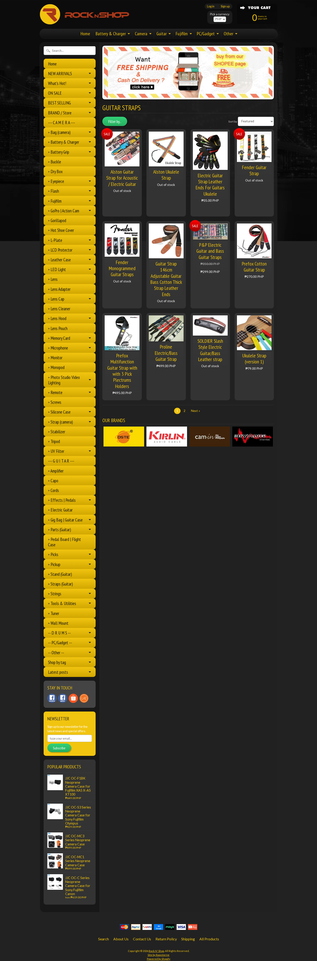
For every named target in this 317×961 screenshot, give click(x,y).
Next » (195, 411)
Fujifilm (182, 34)
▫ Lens (53, 279)
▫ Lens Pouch (58, 328)
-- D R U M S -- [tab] (59, 633)
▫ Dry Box (55, 171)
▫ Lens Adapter (59, 289)
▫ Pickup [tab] (54, 564)
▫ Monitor (55, 357)
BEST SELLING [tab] (59, 103)
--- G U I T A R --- (61, 460)
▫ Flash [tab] (53, 191)
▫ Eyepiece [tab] (56, 181)
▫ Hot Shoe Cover (61, 230)
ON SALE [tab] (55, 93)
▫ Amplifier (56, 470)
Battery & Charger (111, 34)
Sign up (225, 6)
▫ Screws (54, 402)
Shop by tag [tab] (57, 662)
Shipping (188, 939)
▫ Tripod (54, 441)
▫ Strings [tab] (54, 593)
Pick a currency (220, 14)
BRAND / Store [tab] (59, 113)
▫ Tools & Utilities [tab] (62, 603)
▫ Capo (53, 480)
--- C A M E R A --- (61, 122)
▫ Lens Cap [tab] (56, 299)
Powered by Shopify (158, 958)
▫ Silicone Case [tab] (59, 412)
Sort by (232, 121)
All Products (209, 939)
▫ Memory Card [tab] (59, 338)
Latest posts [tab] (58, 672)
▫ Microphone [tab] (58, 348)
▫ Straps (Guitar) (60, 583)
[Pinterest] (52, 698)
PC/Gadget (206, 34)
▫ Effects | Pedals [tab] (62, 500)
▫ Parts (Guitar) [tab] (59, 529)
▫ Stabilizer (56, 431)
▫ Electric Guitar (60, 509)
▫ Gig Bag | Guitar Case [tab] (65, 520)
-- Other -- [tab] (56, 652)
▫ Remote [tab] (55, 392)
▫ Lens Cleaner (59, 308)
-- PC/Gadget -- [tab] (60, 642)
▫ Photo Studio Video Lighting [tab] (64, 379)
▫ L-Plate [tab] (55, 240)
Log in (210, 6)
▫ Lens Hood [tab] (57, 318)
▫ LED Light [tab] (57, 269)
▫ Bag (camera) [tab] (59, 132)
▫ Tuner (53, 613)
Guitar (161, 34)
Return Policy (166, 939)
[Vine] (84, 698)
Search (103, 939)
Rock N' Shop (156, 950)
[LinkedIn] (73, 698)
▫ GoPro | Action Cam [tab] (63, 211)
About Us (121, 939)
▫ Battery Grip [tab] (58, 152)
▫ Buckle (54, 161)
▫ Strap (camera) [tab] (60, 422)
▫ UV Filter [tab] (56, 451)
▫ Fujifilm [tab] (54, 201)
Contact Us (142, 939)
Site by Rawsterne (158, 954)
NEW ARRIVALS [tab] (60, 73)
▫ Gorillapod (57, 220)
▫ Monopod (56, 367)
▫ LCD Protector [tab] (60, 250)
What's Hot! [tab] (57, 83)
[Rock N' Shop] (85, 21)
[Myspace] (62, 698)
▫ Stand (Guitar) (60, 574)
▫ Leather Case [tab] (59, 259)
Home (85, 34)
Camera (141, 34)
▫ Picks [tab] (53, 554)
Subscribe (59, 748)
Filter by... (114, 121)
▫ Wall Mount (58, 623)
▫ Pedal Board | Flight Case (64, 542)
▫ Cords (53, 490)
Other (228, 34)
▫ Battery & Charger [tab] (63, 142)
